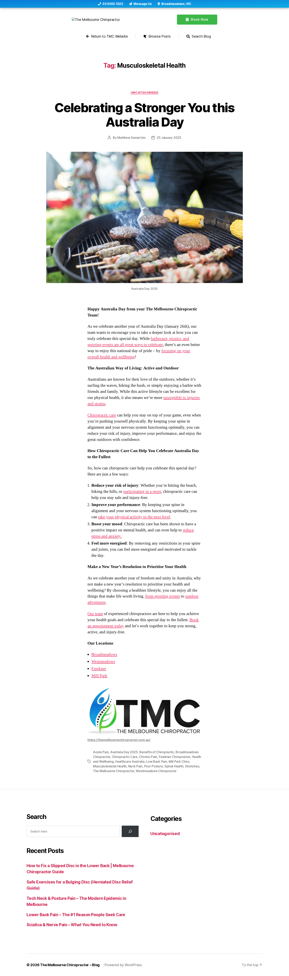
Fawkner (98, 668)
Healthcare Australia (129, 761)
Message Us (142, 4)
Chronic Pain (148, 757)
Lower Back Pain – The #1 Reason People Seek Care (76, 914)
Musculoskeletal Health (109, 766)
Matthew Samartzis (131, 138)
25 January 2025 (169, 138)
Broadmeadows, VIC (176, 4)
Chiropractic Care (124, 757)
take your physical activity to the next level (134, 517)
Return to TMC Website (109, 36)
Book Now (199, 19)
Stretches (192, 766)
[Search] (130, 831)
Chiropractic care (101, 415)
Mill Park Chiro (179, 761)
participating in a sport (142, 491)
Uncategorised (144, 92)
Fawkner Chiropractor (174, 757)
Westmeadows (103, 661)
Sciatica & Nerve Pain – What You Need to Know (72, 924)
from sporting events (162, 596)
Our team (95, 613)
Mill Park (99, 675)
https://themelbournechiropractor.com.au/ (118, 740)
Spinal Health (174, 766)
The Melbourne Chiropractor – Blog (70, 965)
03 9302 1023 (112, 4)
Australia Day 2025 (124, 752)
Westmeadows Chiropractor (156, 771)
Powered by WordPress (123, 965)
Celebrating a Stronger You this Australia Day (144, 115)
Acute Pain (101, 752)
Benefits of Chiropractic (156, 752)
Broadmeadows (104, 654)
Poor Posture (153, 766)
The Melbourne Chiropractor (113, 771)
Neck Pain (135, 766)
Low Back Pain (156, 761)
